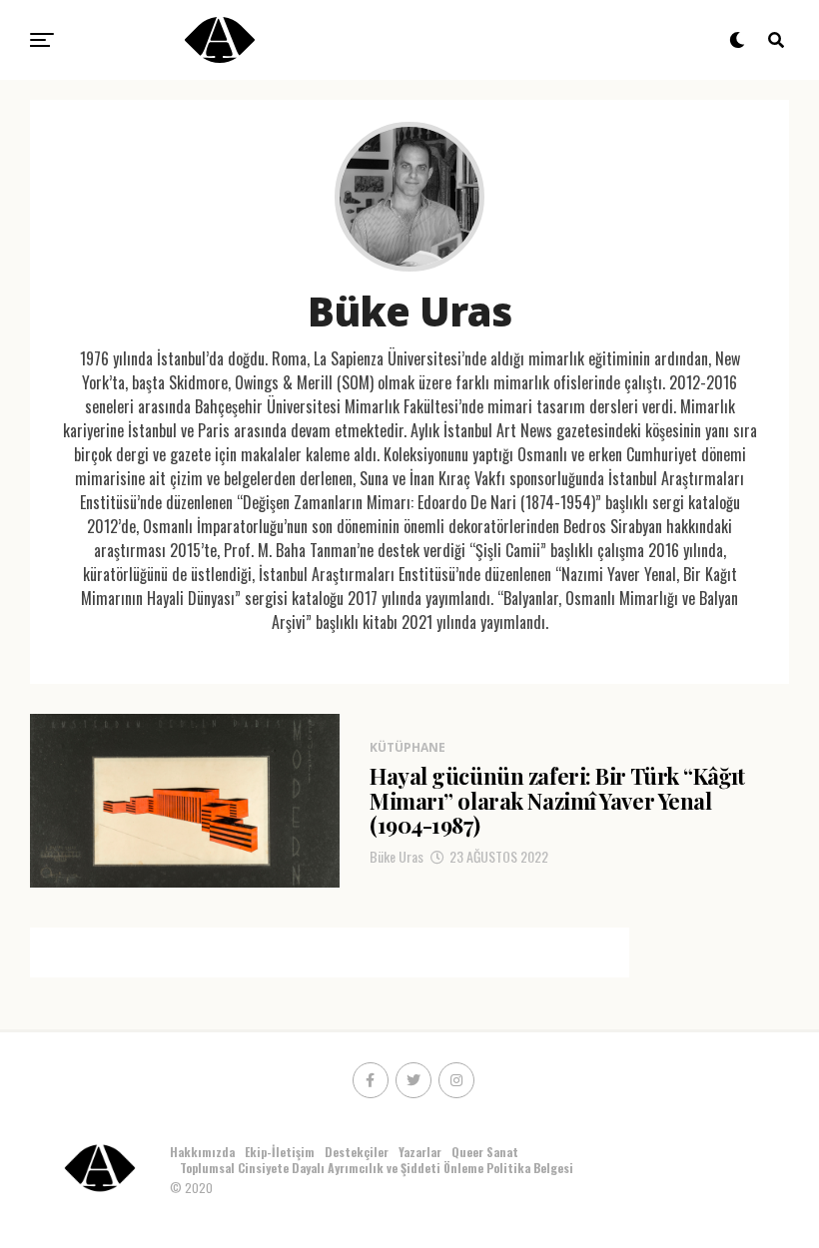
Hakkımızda (202, 1151)
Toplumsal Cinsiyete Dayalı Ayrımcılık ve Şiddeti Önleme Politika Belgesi (378, 1167)
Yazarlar (420, 1151)
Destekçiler (357, 1151)
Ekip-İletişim (280, 1151)
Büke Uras (396, 856)
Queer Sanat (484, 1151)
